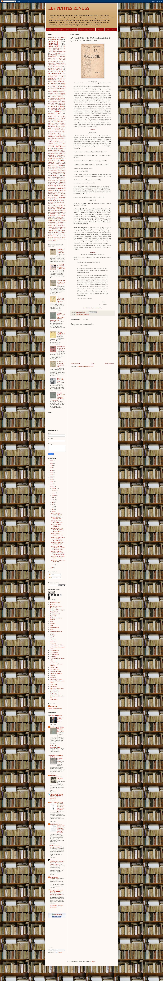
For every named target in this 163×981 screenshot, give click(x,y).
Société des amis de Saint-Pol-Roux (57, 696)
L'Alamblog (53, 643)
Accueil (92, 363)
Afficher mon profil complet (55, 708)
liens (113, 30)
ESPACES (62, 110)
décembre (54, 488)
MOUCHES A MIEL (53, 164)
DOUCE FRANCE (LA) (56, 100)
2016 (51, 474)
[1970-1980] (56, 50)
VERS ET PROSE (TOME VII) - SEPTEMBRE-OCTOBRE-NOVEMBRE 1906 (57, 316)
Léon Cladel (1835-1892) (60, 777)
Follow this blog (57, 916)
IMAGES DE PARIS (54, 135)
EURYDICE (58, 111)
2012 (51, 484)
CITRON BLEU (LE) (54, 93)
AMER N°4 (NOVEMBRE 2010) (60, 380)
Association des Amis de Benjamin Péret (56, 607)
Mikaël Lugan (53, 706)
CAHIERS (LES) (52, 83)
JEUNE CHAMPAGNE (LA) (55, 141)
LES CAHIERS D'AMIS (56, 802)
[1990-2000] (55, 51)
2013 (51, 481)
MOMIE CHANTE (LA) (56, 161)
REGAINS (50, 204)
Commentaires (54, 578)
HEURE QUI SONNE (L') (56, 125)
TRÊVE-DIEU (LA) (57, 229)
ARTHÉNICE (51, 68)
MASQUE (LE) (52, 160)
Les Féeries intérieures (55, 671)
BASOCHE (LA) (52, 71)
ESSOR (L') (50, 111)
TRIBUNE (51, 230)
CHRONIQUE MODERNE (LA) (59, 91)
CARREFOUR (61, 88)
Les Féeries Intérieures (56, 824)
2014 (51, 479)
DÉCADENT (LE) (54, 95)
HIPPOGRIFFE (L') (59, 128)
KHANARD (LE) (60, 148)
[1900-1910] (56, 39)
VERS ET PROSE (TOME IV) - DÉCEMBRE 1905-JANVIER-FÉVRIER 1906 (57, 396)
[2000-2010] (62, 51)
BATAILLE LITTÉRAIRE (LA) (56, 72)
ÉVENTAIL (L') (54, 113)
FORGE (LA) (52, 116)
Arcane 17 (52, 604)
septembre (54, 495)
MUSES (61, 165)
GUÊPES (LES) (52, 123)
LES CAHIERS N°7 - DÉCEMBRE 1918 (56, 514)
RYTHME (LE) (59, 217)
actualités (100, 30)
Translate (60, 952)
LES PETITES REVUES (68, 8)
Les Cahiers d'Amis (54, 669)
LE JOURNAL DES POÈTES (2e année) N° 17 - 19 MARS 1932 (61, 266)
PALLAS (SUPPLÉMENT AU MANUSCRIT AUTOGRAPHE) (56, 180)
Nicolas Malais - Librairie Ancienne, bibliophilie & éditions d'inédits (56, 795)
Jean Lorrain (53, 641)
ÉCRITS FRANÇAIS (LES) (54, 101)
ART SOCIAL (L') (57, 66)
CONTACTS (62, 93)
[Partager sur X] (93, 312)
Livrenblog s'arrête (54, 878)
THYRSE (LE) (62, 227)
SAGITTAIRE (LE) (53, 220)
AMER (57, 63)
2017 (51, 472)
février (53, 511)
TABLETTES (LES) (52, 227)
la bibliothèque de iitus (57, 727)
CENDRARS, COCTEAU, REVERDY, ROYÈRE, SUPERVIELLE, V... (57, 530)
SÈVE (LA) (61, 222)
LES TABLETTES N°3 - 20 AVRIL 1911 (58, 561)
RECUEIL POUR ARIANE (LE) (56, 202)
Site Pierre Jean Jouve (55, 694)
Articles (52, 575)
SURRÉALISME (51, 225)
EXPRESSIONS (51, 115)
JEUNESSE (50, 143)
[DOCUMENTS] (52, 55)
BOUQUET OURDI (61, 80)
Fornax (51, 629)
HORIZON (50, 130)
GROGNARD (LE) (58, 121)
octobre (54, 493)
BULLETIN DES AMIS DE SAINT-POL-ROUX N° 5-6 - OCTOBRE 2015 (60, 807)
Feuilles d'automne (54, 627)
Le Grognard (53, 656)
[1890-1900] (61, 37)
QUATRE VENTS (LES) (59, 199)
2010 (51, 567)
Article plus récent (75, 363)
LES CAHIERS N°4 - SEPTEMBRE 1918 (56, 521)
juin (53, 502)
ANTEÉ (62, 63)
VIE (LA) (54, 234)
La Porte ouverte (54, 652)
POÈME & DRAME (59, 187)
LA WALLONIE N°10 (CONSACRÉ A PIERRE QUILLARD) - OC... (58, 547)
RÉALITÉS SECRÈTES (56, 200)
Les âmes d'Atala (54, 667)
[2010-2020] (57, 53)
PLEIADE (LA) (52, 185)
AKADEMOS (51, 63)
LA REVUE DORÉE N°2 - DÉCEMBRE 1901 (58, 543)
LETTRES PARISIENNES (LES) (55, 150)
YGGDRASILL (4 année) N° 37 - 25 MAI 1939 (61, 251)
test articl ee (53, 798)
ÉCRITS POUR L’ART (60, 103)
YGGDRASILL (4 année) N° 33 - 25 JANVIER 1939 (61, 364)
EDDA (52, 105)
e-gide (51, 621)
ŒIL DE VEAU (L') (59, 177)
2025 (51, 463)
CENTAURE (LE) (54, 90)
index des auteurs (71, 30)
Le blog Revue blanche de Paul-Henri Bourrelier (56, 890)
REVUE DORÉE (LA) (56, 210)
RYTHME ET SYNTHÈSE (55, 219)
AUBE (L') (60, 68)
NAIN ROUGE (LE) (53, 167)
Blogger (93, 961)
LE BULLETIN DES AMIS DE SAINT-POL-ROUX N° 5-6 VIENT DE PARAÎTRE (60, 829)
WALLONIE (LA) (85, 314)
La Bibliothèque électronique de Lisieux (57, 647)
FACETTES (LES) (60, 115)
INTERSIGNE (61, 138)
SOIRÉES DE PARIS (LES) (55, 224)
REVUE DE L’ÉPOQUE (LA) (56, 209)
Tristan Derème (53, 699)
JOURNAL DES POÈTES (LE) (56, 147)
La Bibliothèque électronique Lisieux (55, 746)
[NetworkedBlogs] (57, 914)
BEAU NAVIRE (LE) (53, 75)
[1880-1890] (78, 314)
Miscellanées (53, 677)
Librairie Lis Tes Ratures (56, 673)
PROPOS (56, 195)
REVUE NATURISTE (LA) (56, 213)
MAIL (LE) (52, 155)
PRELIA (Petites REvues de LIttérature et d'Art (57, 689)
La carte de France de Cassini (59, 760)
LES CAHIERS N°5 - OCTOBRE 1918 (56, 517)
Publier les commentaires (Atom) (85, 366)
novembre (54, 490)
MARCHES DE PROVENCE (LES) (56, 158)
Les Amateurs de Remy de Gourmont (56, 664)
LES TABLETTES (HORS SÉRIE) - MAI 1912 (61, 299)
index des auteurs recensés (86, 30)
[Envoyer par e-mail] (89, 312)
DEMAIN (63, 95)
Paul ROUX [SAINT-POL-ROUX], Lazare (60, 730)
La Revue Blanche (54, 654)
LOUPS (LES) (62, 153)
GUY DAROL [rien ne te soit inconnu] (56, 906)
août (53, 497)
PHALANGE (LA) (59, 183)
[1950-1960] (56, 48)
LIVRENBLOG (54, 877)
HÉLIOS (62, 123)
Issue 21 (52, 637)
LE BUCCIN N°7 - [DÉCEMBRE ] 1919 (57, 534)
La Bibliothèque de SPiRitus (57, 645)
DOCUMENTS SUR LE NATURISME (56, 98)
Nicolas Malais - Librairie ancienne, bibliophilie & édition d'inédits (57, 681)
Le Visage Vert (53, 662)
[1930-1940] (53, 46)
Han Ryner (52, 635)
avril (53, 507)
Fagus (51, 625)
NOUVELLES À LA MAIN (59, 174)
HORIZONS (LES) (59, 130)
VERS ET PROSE (59, 232)
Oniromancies (53, 686)
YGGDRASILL (52, 240)
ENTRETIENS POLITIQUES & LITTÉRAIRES (56, 105)
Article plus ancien (109, 363)
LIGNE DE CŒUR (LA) (53, 152)
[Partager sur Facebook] (94, 312)
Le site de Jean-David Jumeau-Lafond (57, 659)
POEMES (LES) (52, 189)
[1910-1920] (53, 41)
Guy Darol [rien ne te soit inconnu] (56, 632)
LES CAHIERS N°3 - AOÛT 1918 (56, 525)
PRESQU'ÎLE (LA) (53, 194)
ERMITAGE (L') (54, 108)
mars (53, 509)
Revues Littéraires (54, 692)
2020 (51, 465)
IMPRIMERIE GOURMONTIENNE (56, 136)
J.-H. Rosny (53, 639)
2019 (51, 468)
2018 (51, 470)
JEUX (56, 143)
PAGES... (58, 179)
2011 (51, 486)
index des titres (58, 30)
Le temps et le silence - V (56, 847)
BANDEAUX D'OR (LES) (55, 70)
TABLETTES (60, 225)
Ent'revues (52, 623)
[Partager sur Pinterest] (96, 312)
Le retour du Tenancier (56, 715)
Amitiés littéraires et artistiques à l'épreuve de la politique (57, 893)
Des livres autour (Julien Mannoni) (56, 618)
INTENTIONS (53, 138)
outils (108, 30)
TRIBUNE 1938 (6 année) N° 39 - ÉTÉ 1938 (61, 348)
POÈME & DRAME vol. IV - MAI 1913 (61, 333)
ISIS (49, 140)
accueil (49, 30)
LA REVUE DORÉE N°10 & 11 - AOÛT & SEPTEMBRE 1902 (58, 539)
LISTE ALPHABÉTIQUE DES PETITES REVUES (93, 308)
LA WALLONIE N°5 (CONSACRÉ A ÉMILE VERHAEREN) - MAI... (58, 553)
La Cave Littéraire (54, 650)
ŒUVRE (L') (51, 178)
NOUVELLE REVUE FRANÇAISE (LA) (56, 170)
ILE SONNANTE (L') (56, 132)
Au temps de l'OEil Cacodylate (57, 610)
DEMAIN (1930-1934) (57, 96)
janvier (53, 564)
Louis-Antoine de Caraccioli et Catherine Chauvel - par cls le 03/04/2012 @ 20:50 (57, 863)
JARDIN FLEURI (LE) (59, 140)
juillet (53, 500)
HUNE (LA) (51, 131)
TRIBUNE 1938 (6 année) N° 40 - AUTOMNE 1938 (61, 283)
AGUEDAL (61, 61)
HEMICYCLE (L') (53, 125)
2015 (51, 477)
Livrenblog (52, 675)
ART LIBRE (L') (52, 65)
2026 (51, 461)
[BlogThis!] (91, 312)
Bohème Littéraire (54, 612)
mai (53, 504)
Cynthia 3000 (53, 616)
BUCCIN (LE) (53, 81)
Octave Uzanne (53, 684)
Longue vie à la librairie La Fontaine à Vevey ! (60, 719)
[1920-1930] (53, 43)
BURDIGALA (61, 81)
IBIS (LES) (58, 131)
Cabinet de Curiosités (55, 614)
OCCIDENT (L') (55, 175)
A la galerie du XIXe (55, 602)
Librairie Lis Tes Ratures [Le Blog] (56, 756)
